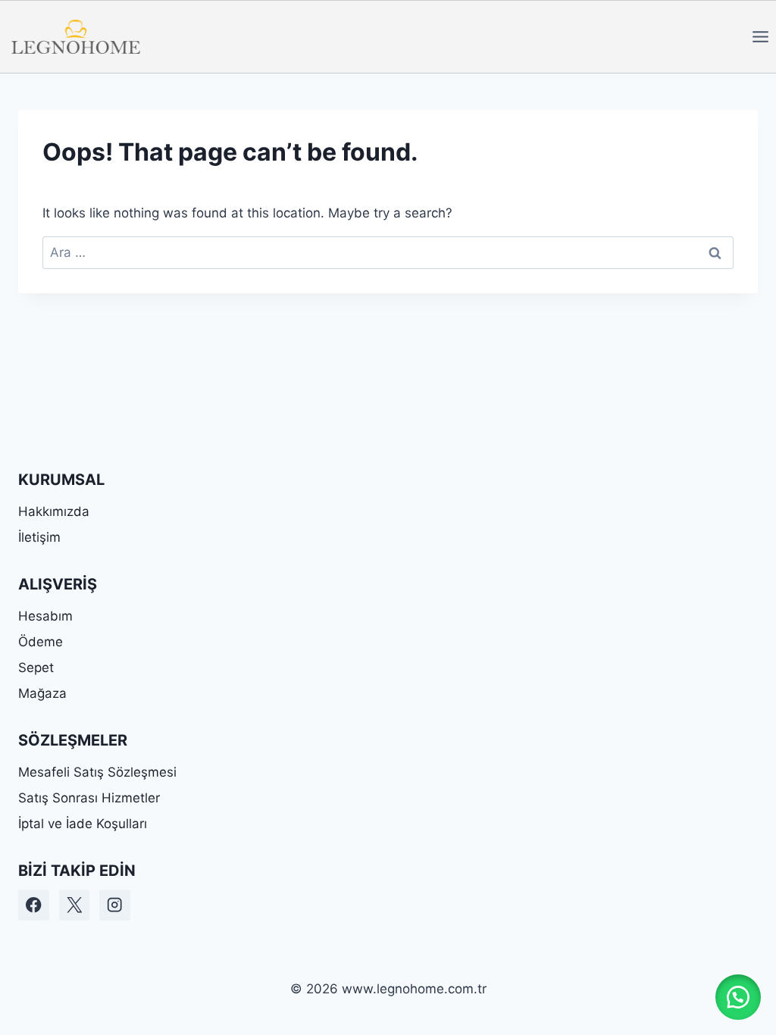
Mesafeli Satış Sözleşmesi (97, 772)
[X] (74, 905)
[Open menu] (760, 36)
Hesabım (45, 616)
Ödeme (40, 641)
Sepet (36, 667)
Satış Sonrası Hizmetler (89, 797)
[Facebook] (33, 905)
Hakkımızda (53, 511)
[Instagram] (114, 905)
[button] (738, 997)
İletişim (39, 537)
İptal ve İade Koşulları (82, 823)
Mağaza (42, 693)
